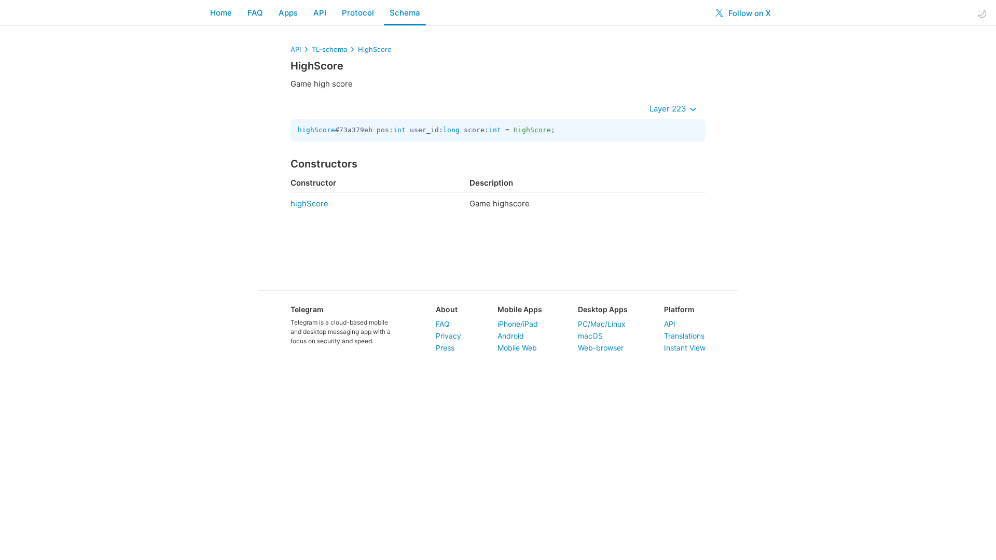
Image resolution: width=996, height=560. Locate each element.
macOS (590, 335)
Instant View (685, 347)
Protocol (358, 13)
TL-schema (329, 49)
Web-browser (601, 347)
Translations (684, 335)
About (447, 309)
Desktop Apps (603, 309)
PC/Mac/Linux (602, 323)
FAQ (255, 13)
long (451, 130)
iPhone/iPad (517, 323)
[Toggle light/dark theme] (982, 13)
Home (221, 13)
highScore (316, 130)
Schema (405, 13)
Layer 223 (668, 109)
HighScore (375, 49)
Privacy (448, 335)
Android (510, 335)
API (319, 13)
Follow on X (748, 13)
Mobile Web (517, 347)
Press (445, 347)
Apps (288, 13)
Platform (679, 309)
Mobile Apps (519, 309)
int (399, 130)
